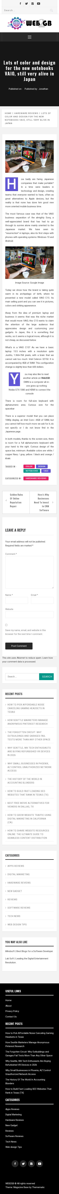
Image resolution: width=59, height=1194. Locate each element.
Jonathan (43, 89)
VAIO (46, 471)
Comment (11, 554)
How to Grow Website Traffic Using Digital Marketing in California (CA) (29, 819)
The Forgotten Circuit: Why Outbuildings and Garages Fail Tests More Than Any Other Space (29, 736)
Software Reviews (19, 908)
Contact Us (11, 1016)
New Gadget (15, 891)
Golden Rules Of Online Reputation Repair (16, 500)
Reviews (12, 899)
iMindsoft (10, 951)
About (8, 1005)
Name (9, 595)
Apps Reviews (16, 866)
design (41, 466)
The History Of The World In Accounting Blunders (25, 781)
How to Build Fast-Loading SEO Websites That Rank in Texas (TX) (28, 793)
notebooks (32, 471)
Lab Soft (9, 958)
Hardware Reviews (36, 478)
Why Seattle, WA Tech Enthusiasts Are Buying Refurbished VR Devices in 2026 (29, 751)
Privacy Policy (12, 1011)
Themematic (38, 1187)
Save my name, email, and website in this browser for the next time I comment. (25, 632)
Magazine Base (21, 1187)
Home (8, 1000)
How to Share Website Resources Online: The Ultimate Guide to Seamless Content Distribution (28, 834)
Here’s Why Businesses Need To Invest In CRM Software (41, 502)
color (29, 466)
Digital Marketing (19, 874)
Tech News (14, 916)
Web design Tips (17, 924)
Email (34, 595)
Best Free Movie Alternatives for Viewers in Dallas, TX (28, 805)
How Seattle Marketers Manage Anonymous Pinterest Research (28, 722)
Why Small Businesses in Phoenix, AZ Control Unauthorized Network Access (29, 767)
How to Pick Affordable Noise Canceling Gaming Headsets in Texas (26, 708)
